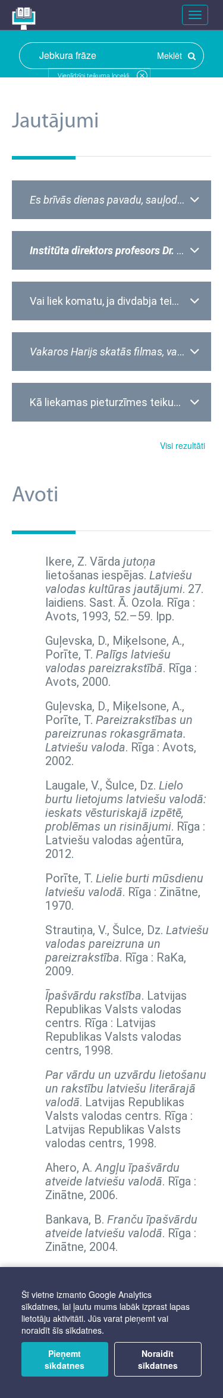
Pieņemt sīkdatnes (64, 1359)
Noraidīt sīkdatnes (158, 1359)
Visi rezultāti (182, 445)
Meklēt (170, 55)
